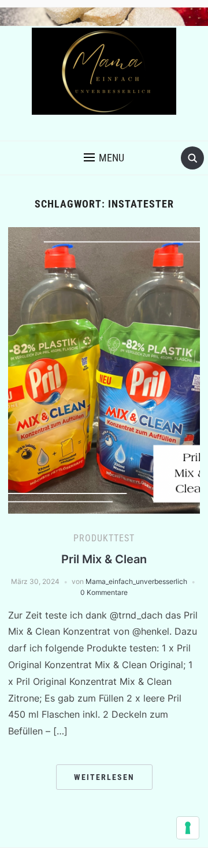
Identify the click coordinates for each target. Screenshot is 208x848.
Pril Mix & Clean (104, 559)
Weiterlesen (104, 777)
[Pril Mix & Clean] (103, 369)
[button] (104, 158)
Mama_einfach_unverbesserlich (136, 581)
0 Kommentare (104, 592)
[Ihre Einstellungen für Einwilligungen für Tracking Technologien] (188, 828)
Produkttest (104, 538)
